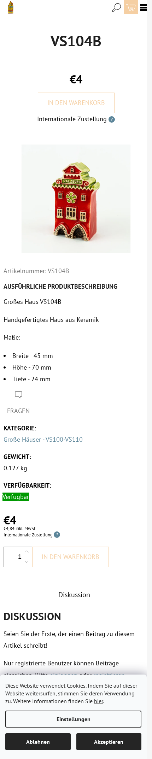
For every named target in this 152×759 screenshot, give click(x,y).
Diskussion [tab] (74, 595)
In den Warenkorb (76, 103)
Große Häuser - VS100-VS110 (43, 439)
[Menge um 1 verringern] (26, 562)
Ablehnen (38, 741)
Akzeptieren (108, 741)
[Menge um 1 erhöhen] (26, 552)
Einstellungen (73, 719)
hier (98, 701)
